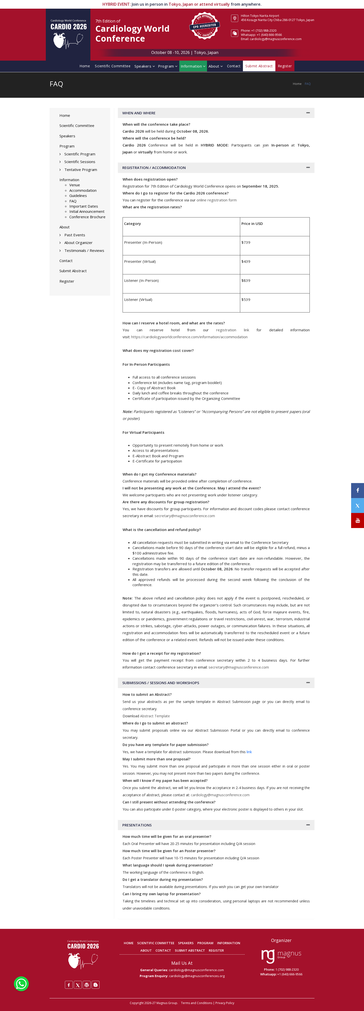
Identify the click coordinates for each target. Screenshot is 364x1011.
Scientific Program (79, 153)
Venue (74, 184)
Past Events (74, 234)
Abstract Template (155, 716)
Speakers (143, 66)
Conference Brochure (87, 216)
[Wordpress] (87, 985)
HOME (128, 943)
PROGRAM (205, 943)
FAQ (73, 200)
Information (192, 66)
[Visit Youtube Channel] (357, 520)
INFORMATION (228, 943)
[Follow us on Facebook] (357, 490)
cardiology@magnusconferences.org (197, 976)
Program (166, 66)
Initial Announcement (86, 211)
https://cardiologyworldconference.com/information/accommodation (189, 336)
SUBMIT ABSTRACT (190, 950)
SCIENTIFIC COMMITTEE (155, 943)
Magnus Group (166, 1003)
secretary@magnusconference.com (185, 515)
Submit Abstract (73, 270)
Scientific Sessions (79, 161)
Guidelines (78, 195)
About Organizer (78, 242)
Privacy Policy (224, 1003)
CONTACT (163, 950)
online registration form (217, 199)
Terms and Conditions (196, 1003)
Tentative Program (80, 169)
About (214, 66)
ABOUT (146, 950)
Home (84, 66)
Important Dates (83, 206)
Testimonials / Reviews (84, 250)
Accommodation (83, 190)
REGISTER (216, 950)
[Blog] (96, 985)
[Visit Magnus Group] (281, 957)
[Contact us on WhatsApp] (21, 983)
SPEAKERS (186, 943)
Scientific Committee (112, 66)
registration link (229, 329)
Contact (234, 66)
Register (66, 281)
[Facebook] (69, 985)
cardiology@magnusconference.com (220, 795)
